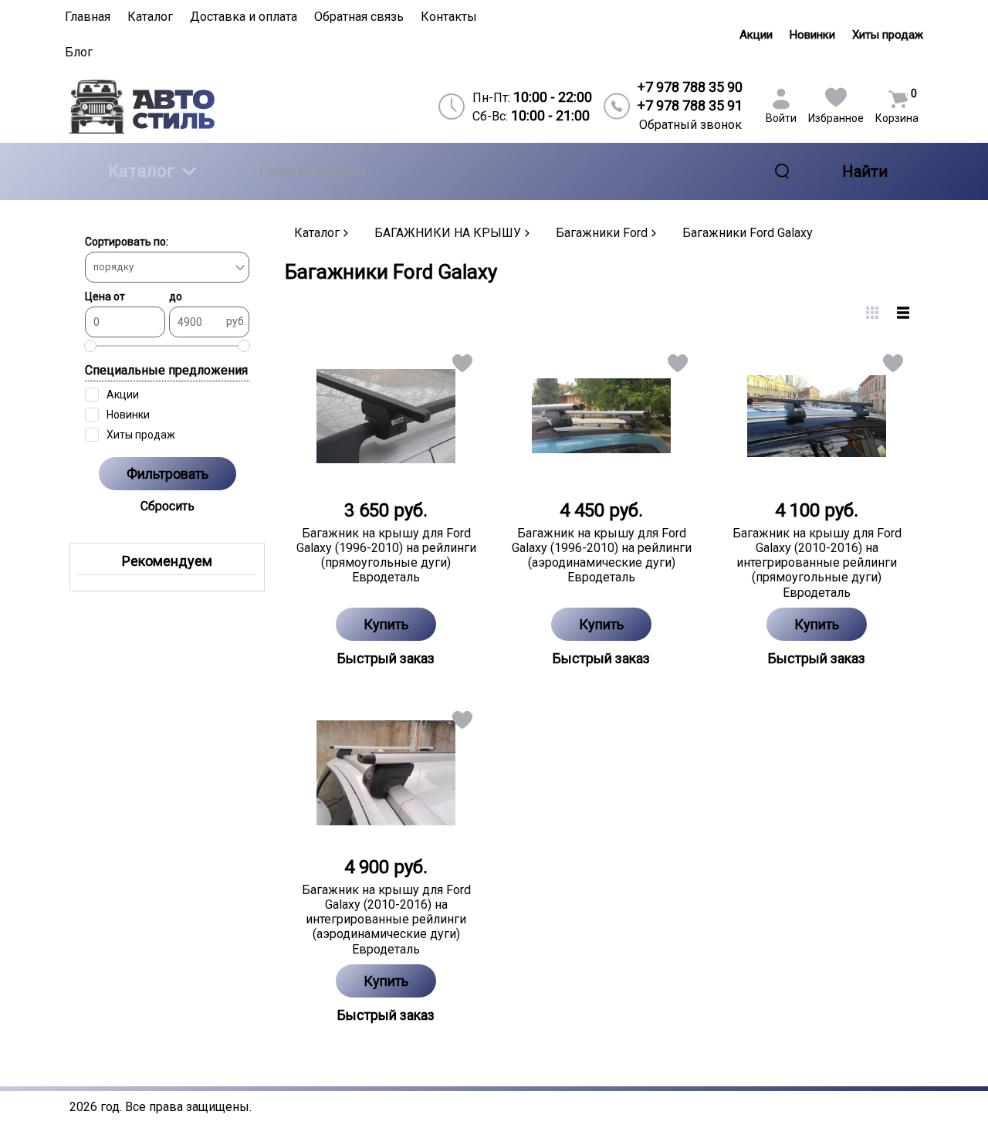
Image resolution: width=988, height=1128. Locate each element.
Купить (386, 624)
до (175, 296)
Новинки (812, 35)
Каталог (141, 171)
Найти (865, 171)
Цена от (105, 296)
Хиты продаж (887, 35)
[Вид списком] (903, 313)
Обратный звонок (690, 124)
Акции (756, 35)
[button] (461, 366)
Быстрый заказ (386, 658)
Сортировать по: (126, 241)
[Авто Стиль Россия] (170, 106)
